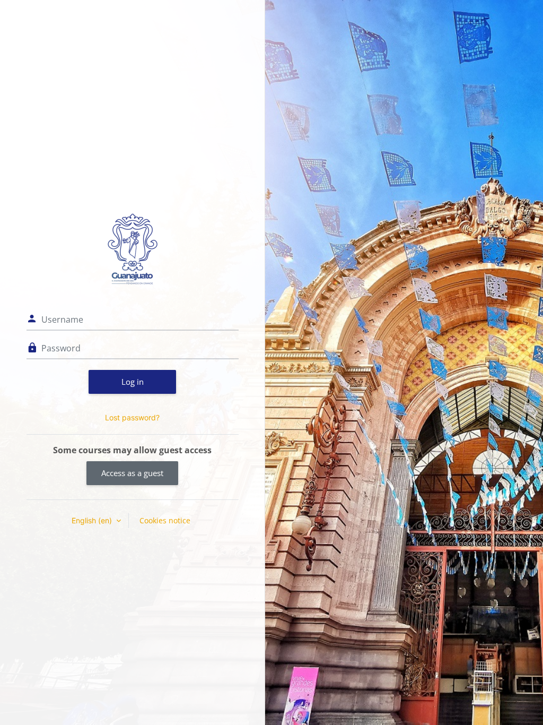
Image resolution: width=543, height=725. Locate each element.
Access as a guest (132, 473)
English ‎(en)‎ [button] (93, 520)
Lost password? (132, 417)
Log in (132, 381)
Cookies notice (164, 520)
